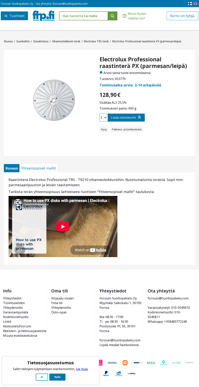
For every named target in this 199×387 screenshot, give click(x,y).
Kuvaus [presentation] (11, 168)
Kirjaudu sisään (62, 298)
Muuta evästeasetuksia (20, 335)
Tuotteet (17, 15)
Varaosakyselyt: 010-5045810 (169, 307)
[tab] (11, 168)
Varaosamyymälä (15, 312)
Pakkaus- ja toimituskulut (126, 129)
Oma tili (56, 303)
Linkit (7, 321)
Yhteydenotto (13, 307)
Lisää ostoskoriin (123, 117)
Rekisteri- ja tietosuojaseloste (24, 331)
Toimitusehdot (14, 303)
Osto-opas (59, 312)
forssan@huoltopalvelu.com (70, 3)
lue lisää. (82, 369)
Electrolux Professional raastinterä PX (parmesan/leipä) (143, 62)
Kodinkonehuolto (16, 317)
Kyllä (57, 377)
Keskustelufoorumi (17, 326)
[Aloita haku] (112, 15)
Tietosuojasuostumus (50, 362)
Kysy (104, 129)
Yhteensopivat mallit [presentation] (38, 168)
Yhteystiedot (12, 298)
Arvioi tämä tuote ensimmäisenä (126, 73)
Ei (42, 377)
